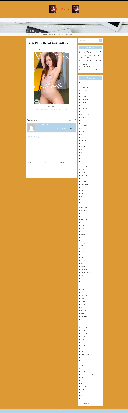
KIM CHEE (83, 251)
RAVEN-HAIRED (85, 328)
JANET (82, 213)
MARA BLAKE (84, 266)
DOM (82, 143)
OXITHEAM (84, 313)
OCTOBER (83, 304)
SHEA (82, 351)
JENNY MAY (84, 219)
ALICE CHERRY (84, 88)
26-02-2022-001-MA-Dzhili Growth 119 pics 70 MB (64, 119)
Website (62, 162)
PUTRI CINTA (84, 322)
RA (81, 325)
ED (81, 161)
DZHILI (83, 152)
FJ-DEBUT (83, 181)
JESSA (82, 225)
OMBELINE (84, 307)
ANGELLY (83, 102)
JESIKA (82, 222)
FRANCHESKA (84, 184)
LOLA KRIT (83, 257)
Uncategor (83, 383)
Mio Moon (83, 281)
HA (81, 199)
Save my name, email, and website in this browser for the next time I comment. (46, 168)
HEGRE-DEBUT (85, 208)
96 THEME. (67, 411)
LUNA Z (83, 260)
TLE (82, 377)
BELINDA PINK (85, 114)
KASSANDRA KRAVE (86, 240)
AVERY (82, 111)
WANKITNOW (84, 398)
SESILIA (83, 348)
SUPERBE (83, 371)
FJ (81, 178)
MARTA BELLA (84, 269)
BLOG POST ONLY (85, 120)
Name (29, 162)
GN (82, 196)
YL (81, 401)
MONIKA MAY (84, 284)
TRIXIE (82, 380)
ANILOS (83, 105)
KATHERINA (84, 246)
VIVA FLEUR (84, 386)
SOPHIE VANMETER (86, 360)
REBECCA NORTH (85, 330)
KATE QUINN (84, 243)
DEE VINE (83, 140)
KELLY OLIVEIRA (85, 249)
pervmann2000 (47, 46)
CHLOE (83, 129)
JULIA (82, 228)
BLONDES (83, 123)
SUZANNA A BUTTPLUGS (87, 374)
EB (81, 158)
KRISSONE (83, 254)
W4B (82, 395)
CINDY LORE (84, 131)
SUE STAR (83, 369)
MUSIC (82, 289)
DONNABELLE (84, 146)
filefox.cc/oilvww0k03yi (51, 112)
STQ (82, 366)
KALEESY (83, 234)
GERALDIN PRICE (85, 193)
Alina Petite (84, 93)
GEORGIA (83, 190)
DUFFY (82, 149)
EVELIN (83, 172)
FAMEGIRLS (84, 175)
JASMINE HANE (85, 216)
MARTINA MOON (85, 272)
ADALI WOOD (84, 82)
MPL (82, 287)
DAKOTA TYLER (85, 134)
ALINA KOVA (84, 91)
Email (45, 162)
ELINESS (83, 164)
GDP (82, 187)
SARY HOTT (84, 345)
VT (81, 392)
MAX (82, 275)
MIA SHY (83, 278)
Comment (29, 144)
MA (82, 263)
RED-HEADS (84, 333)
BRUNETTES (51, 40)
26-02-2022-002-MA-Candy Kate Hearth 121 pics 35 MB (51, 43)
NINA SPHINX (84, 298)
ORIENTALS (84, 310)
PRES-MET (83, 319)
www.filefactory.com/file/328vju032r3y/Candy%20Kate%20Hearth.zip (51, 109)
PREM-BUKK (84, 316)
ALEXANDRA (84, 85)
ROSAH (83, 339)
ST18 (82, 363)
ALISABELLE (84, 96)
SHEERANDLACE (85, 354)
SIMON (83, 357)
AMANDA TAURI (85, 99)
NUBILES (83, 301)
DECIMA (83, 137)
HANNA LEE (84, 205)
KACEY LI (83, 231)
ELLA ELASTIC (84, 167)
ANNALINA (84, 108)
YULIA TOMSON (85, 404)
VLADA (82, 389)
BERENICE (83, 117)
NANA (82, 292)
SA (81, 342)
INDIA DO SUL (84, 210)
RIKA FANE (84, 336)
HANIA (82, 202)
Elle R (82, 170)
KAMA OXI (83, 237)
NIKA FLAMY (84, 295)
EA (81, 155)
